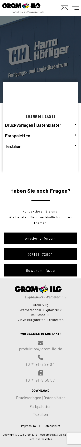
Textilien (13, 146)
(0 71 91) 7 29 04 (40, 364)
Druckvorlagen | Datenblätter (33, 125)
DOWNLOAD (41, 390)
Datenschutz (51, 426)
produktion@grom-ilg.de (40, 348)
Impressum (28, 426)
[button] (40, 238)
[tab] (40, 125)
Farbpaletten (17, 135)
